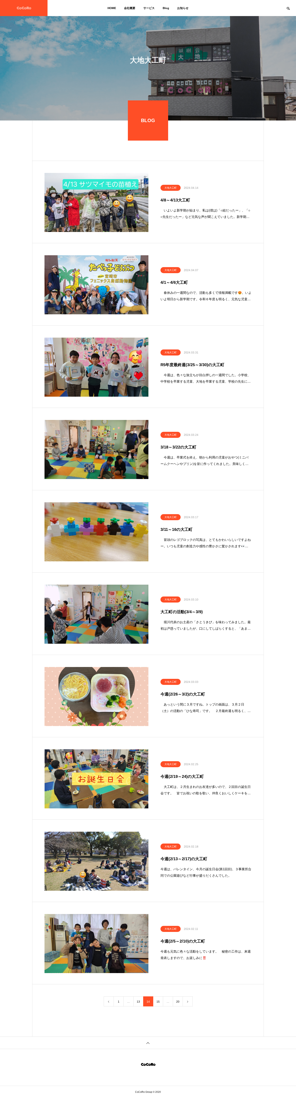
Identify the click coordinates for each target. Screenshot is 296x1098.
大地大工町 (171, 187)
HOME (112, 8)
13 (138, 1001)
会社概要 (129, 8)
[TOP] (148, 1043)
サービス (149, 8)
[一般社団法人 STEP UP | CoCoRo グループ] (24, 8)
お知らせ (182, 8)
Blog (166, 8)
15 (158, 1001)
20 (177, 1001)
